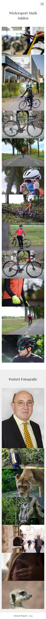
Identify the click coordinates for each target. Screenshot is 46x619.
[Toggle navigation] (42, 4)
